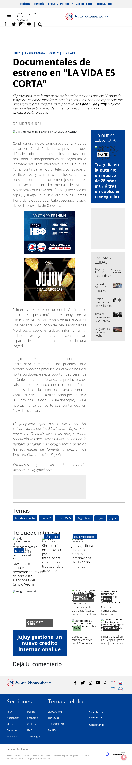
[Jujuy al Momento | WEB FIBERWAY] (120, 683)
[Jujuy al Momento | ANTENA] (113, 683)
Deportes (52, 4)
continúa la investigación (81, 597)
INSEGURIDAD (56, 724)
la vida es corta (25, 518)
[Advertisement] (49, 487)
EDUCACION (55, 711)
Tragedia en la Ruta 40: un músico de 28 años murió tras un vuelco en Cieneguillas (108, 180)
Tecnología (33, 736)
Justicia (107, 599)
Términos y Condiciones (17, 749)
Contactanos (96, 724)
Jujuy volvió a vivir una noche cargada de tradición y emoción (102, 337)
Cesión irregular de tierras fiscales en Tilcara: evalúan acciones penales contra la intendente (84, 616)
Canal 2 (46, 518)
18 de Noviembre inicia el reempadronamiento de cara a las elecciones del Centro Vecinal (29, 572)
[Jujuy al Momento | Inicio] (121, 701)
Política (25, 4)
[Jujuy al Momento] (29, 685)
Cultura (101, 4)
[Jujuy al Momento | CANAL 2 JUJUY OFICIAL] (105, 683)
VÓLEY (77, 628)
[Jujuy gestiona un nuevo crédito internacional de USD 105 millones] (84, 541)
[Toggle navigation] (9, 16)
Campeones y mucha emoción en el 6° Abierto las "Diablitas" (82, 641)
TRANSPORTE (55, 717)
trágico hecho (52, 537)
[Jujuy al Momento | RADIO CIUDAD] (120, 689)
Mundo (80, 4)
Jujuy (100, 518)
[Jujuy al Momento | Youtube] (29, 24)
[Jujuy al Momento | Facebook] (6, 24)
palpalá (19, 550)
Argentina (84, 518)
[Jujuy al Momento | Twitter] (14, 24)
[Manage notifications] (124, 757)
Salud (89, 4)
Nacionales (13, 717)
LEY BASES (64, 518)
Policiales (66, 4)
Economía (38, 4)
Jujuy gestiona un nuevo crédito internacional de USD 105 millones (82, 556)
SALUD (52, 730)
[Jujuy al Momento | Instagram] (21, 24)
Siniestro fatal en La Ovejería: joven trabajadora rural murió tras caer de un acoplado (54, 558)
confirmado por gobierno (86, 537)
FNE (110, 4)
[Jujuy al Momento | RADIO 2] (113, 689)
